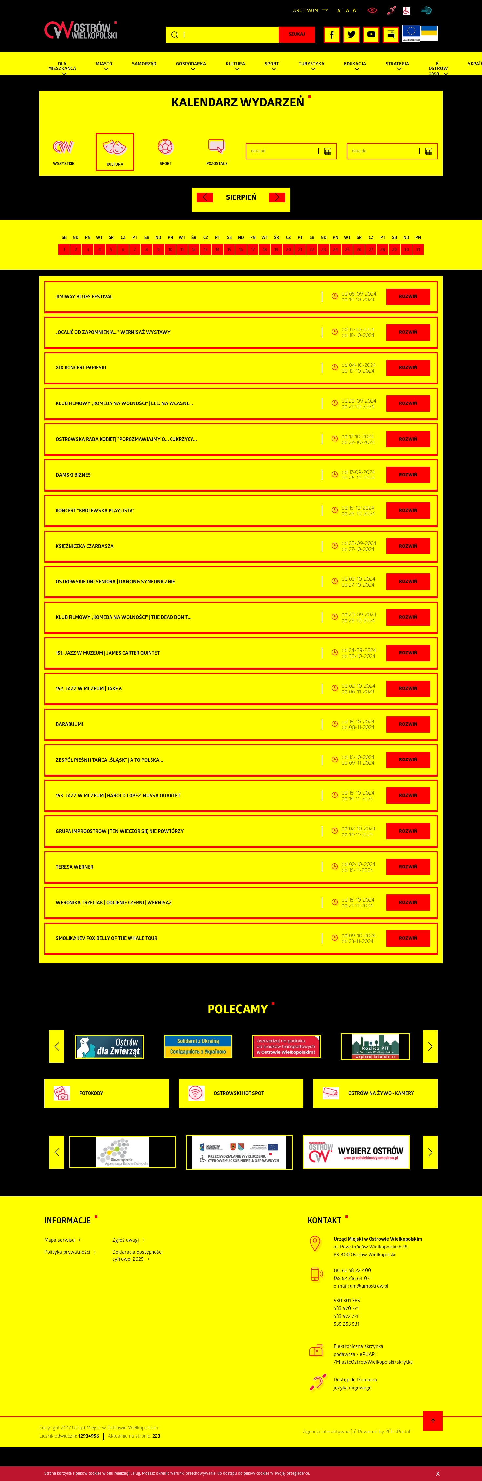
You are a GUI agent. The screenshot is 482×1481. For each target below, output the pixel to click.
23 (323, 250)
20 (288, 250)
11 (182, 250)
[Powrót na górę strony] (433, 1421)
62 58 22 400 (356, 1271)
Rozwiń (408, 297)
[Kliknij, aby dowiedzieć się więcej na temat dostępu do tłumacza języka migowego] (392, 11)
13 (206, 250)
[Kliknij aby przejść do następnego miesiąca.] (277, 197)
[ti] (354, 1432)
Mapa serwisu (59, 1241)
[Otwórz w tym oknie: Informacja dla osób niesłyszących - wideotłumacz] (318, 1392)
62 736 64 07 (355, 1279)
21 (300, 250)
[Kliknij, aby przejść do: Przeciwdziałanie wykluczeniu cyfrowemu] (408, 11)
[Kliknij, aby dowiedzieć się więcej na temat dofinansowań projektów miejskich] (411, 34)
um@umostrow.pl (369, 1287)
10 (170, 250)
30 (406, 250)
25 (347, 250)
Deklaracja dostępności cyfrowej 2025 (137, 1256)
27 (371, 250)
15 (229, 250)
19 (276, 250)
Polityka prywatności (67, 1253)
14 (217, 250)
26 (359, 250)
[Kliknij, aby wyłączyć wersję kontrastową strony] (373, 11)
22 (312, 250)
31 (418, 250)
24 (335, 250)
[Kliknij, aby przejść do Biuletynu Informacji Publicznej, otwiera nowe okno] (391, 35)
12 (194, 250)
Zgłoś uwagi (125, 1241)
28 (382, 250)
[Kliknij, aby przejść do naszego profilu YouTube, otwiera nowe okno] (371, 35)
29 (394, 250)
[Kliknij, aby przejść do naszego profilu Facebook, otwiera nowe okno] (332, 35)
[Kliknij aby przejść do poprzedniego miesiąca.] (205, 197)
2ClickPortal (397, 1432)
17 (253, 250)
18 (265, 250)
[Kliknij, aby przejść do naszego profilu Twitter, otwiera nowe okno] (351, 35)
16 (241, 250)
